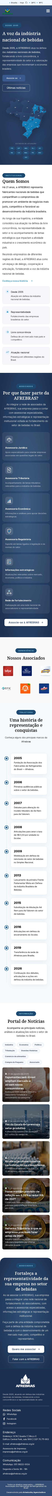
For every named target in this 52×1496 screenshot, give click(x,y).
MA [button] (25, 153)
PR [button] (12, 148)
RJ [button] (33, 148)
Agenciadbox (39, 1492)
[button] (11, 25)
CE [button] (19, 153)
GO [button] (26, 157)
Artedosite (28, 1492)
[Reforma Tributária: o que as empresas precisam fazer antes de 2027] (26, 1232)
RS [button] (12, 153)
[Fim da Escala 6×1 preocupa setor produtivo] (26, 1121)
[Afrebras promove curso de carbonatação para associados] (26, 1158)
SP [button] (19, 148)
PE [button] (33, 153)
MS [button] (39, 153)
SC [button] (40, 148)
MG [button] (26, 148)
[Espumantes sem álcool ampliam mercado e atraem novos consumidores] (26, 1084)
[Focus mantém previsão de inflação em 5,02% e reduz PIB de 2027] (26, 1195)
